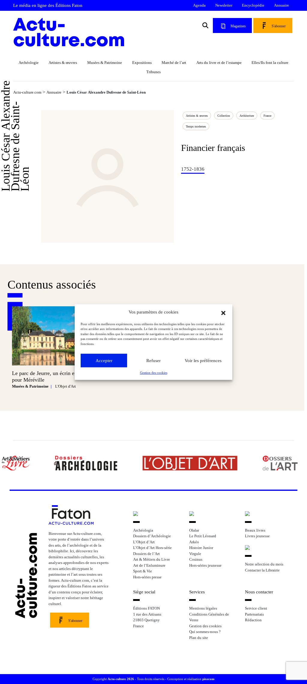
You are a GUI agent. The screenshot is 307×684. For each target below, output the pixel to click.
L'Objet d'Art (65, 386)
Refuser (153, 360)
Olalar (194, 530)
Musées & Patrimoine (104, 62)
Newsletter (223, 5)
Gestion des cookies (153, 372)
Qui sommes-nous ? (205, 631)
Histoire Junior (201, 547)
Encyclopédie (253, 5)
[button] (223, 312)
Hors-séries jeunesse (205, 565)
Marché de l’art (174, 62)
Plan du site (198, 637)
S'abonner (279, 26)
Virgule (195, 553)
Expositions (142, 62)
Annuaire (281, 5)
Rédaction (253, 620)
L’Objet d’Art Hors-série (152, 547)
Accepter (104, 360)
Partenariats (254, 614)
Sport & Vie (142, 571)
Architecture (247, 115)
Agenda (199, 5)
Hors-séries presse (147, 577)
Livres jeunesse (257, 536)
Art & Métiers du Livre (151, 559)
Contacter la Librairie (262, 570)
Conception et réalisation (190, 679)
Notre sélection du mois (264, 564)
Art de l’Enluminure (149, 565)
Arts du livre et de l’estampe (219, 62)
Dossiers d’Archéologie (152, 536)
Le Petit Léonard (202, 536)
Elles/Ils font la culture (270, 62)
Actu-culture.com (27, 92)
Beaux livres (255, 530)
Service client (256, 608)
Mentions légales (203, 608)
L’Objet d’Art (144, 542)
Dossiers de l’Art (146, 553)
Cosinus (195, 559)
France (267, 115)
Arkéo (194, 542)
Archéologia (143, 530)
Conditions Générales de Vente (209, 617)
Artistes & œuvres (63, 62)
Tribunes (153, 72)
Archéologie (29, 62)
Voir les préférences (203, 360)
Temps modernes (196, 126)
